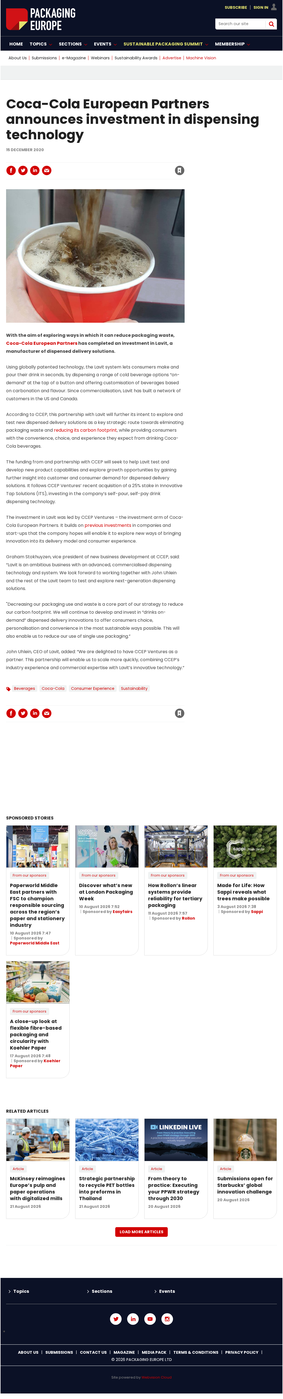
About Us (18, 58)
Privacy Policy (241, 1352)
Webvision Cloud (157, 1377)
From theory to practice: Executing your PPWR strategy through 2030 (173, 1188)
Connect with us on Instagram (167, 1319)
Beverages (24, 688)
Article (18, 1168)
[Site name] (40, 28)
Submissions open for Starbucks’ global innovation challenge (245, 1185)
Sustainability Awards (136, 58)
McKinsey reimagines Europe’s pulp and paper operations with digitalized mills (37, 1188)
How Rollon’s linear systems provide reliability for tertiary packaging (175, 895)
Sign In (260, 7)
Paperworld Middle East (34, 943)
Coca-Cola (53, 688)
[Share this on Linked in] (35, 170)
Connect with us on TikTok (141, 1332)
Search (271, 24)
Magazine (124, 1352)
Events (167, 1291)
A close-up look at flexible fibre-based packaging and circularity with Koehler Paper (36, 1034)
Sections (102, 1291)
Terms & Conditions (195, 1352)
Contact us (93, 1352)
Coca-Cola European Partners (41, 343)
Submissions (44, 58)
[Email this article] (47, 170)
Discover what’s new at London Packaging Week (106, 892)
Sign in (104, 159)
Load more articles (141, 1232)
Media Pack (154, 1352)
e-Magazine (74, 58)
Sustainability (134, 688)
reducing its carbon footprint (85, 430)
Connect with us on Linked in (133, 1319)
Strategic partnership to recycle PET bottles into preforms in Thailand (107, 1188)
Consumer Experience (92, 688)
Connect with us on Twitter (116, 1319)
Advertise (172, 58)
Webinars (100, 58)
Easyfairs (122, 911)
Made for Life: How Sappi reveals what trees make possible (243, 892)
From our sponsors (29, 875)
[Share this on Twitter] (23, 170)
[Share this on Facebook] (11, 170)
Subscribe (236, 7)
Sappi (257, 911)
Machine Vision (201, 58)
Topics (21, 1291)
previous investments (108, 525)
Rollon (188, 918)
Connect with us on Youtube (150, 1319)
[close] (135, 167)
